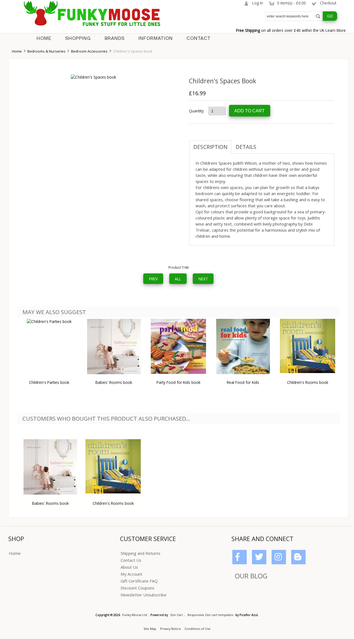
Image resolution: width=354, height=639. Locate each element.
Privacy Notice (170, 629)
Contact (198, 38)
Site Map (150, 629)
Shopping (78, 38)
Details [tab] (246, 147)
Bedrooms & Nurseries (46, 51)
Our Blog (251, 575)
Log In (257, 3)
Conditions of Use (197, 629)
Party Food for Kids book (179, 382)
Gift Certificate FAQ (139, 581)
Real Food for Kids (243, 382)
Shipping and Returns (140, 553)
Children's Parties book (49, 382)
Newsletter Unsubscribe (143, 594)
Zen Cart (176, 615)
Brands (114, 38)
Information (155, 38)
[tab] (265, 144)
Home (44, 38)
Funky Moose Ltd (134, 615)
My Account (131, 574)
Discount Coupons (137, 588)
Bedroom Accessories (89, 51)
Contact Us (131, 560)
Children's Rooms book (307, 382)
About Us (129, 567)
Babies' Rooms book (113, 382)
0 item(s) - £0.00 (291, 3)
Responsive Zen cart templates (210, 615)
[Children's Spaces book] (93, 77)
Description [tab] (210, 147)
